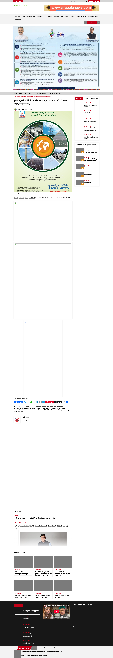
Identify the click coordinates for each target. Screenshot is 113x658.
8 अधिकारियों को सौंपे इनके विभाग (28, 408)
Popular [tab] (79, 98)
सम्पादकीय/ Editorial (69, 16)
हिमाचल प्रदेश (17, 16)
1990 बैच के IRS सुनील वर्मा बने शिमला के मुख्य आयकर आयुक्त (22, 573)
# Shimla (65, 1)
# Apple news (36, 1)
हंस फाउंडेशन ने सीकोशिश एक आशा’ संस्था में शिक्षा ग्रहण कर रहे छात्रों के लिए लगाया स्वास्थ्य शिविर (91, 160)
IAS (27, 410)
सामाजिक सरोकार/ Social (93, 16)
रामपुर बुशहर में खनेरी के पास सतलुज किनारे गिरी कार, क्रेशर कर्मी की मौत (48, 647)
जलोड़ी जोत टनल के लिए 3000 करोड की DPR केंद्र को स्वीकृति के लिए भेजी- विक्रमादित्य (90, 152)
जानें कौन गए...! (60, 410)
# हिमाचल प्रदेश (72, 1)
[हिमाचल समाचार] (80, 166)
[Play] (44, 617)
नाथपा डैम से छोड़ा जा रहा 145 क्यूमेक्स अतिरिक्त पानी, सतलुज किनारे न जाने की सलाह (34, 655)
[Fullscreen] (68, 617)
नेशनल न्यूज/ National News (29, 16)
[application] (56, 611)
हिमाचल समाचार (87, 167)
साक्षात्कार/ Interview (81, 16)
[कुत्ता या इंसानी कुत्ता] (80, 112)
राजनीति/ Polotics (41, 16)
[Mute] (66, 617)
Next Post (18, 511)
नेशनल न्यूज (29, 96)
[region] (71, 8)
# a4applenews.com (46, 1)
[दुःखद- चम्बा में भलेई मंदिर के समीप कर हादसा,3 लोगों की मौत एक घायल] (23, 585)
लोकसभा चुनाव (67, 410)
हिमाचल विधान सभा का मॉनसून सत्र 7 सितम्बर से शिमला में (63, 596)
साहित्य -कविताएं (18, 19)
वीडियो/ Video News (58, 16)
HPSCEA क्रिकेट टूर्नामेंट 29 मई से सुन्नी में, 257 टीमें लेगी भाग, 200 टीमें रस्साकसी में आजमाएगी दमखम (43, 573)
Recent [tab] (86, 98)
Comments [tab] (95, 98)
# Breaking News (27, 1)
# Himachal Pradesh (57, 1)
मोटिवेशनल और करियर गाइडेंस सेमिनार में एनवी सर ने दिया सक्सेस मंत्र (35, 518)
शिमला (37, 96)
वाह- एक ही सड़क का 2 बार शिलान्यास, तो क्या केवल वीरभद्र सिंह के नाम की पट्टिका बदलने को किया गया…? (91, 105)
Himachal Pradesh (19, 410)
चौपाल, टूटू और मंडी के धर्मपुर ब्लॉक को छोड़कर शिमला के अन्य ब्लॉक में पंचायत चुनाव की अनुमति (91, 137)
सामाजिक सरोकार (41, 96)
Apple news (50, 408)
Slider (15, 96)
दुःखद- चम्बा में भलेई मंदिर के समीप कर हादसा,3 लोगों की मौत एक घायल (23, 596)
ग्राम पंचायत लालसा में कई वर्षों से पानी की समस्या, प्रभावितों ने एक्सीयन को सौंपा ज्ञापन (90, 120)
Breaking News (59, 408)
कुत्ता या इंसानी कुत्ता (87, 112)
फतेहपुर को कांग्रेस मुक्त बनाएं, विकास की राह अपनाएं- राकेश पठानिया (43, 596)
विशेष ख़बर (50, 16)
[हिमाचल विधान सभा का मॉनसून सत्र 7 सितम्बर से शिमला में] (63, 585)
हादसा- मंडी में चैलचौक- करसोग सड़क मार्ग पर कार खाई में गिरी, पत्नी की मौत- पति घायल (62, 573)
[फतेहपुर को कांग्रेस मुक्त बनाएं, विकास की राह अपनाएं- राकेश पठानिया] (43, 585)
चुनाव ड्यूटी (36, 410)
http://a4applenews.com (27, 420)
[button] (47, 8)
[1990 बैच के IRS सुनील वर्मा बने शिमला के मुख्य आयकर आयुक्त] (23, 562)
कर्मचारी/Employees (22, 96)
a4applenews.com (40, 408)
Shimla (31, 410)
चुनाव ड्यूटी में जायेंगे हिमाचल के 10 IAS (48, 410)
